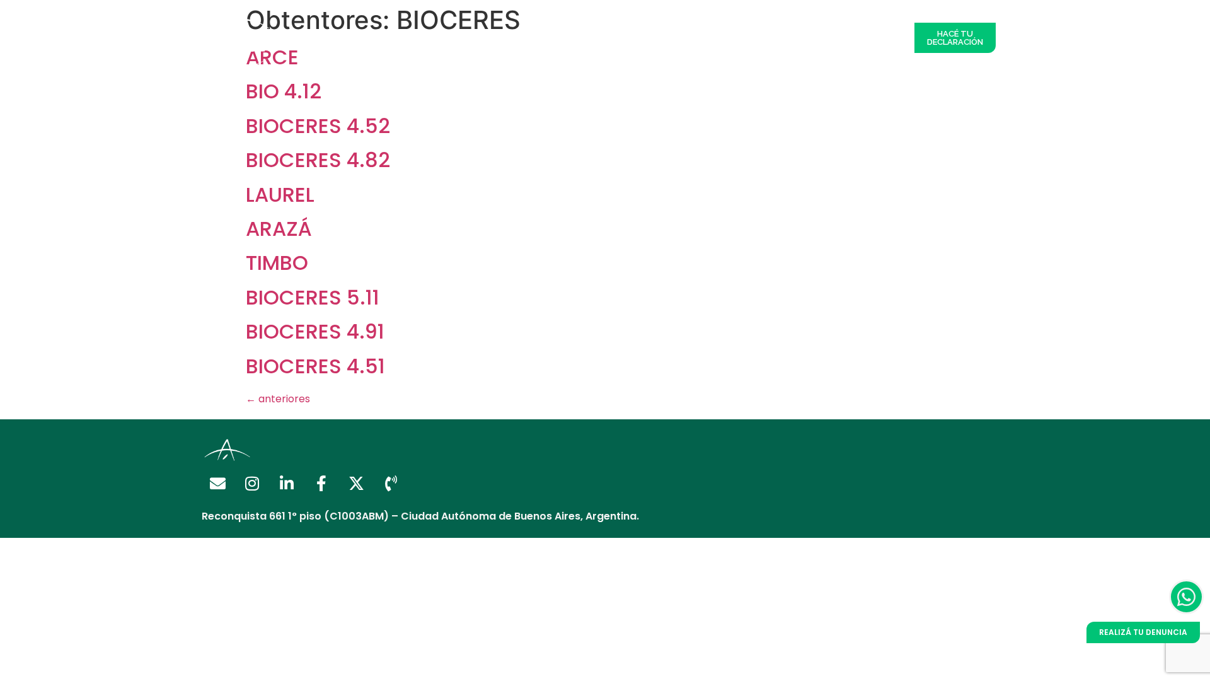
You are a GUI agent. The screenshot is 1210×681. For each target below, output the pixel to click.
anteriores (278, 399)
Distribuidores (446, 38)
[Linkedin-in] (286, 483)
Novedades (809, 38)
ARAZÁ (279, 228)
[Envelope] (217, 483)
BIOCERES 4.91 (315, 331)
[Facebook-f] (321, 483)
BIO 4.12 (283, 91)
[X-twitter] (356, 483)
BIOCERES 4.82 (318, 160)
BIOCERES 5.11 (312, 297)
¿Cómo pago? (618, 38)
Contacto (874, 38)
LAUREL (280, 194)
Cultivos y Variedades (717, 38)
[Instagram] (252, 483)
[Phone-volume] (390, 483)
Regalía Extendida (356, 38)
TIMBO (277, 262)
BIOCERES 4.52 (318, 126)
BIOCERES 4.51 (315, 366)
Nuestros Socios (532, 38)
